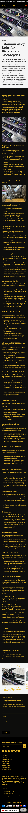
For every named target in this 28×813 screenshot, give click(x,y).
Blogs (10, 811)
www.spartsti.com (8, 644)
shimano (18, 656)
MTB (20, 654)
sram (22, 656)
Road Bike (8, 656)
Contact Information (7, 759)
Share (3, 659)
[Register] (24, 746)
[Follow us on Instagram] (9, 751)
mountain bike (14, 654)
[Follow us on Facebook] (3, 751)
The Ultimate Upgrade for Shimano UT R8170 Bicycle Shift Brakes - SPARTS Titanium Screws (13, 689)
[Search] (5, 6)
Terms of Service (21, 706)
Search (17, 811)
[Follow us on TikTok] (18, 751)
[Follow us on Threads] (6, 751)
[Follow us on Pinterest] (12, 751)
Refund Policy (5, 763)
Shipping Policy (6, 765)
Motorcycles (6, 228)
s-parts (13, 656)
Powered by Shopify (17, 802)
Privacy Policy (10, 706)
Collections (3, 811)
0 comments (9, 652)
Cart (24, 811)
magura (4, 40)
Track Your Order (6, 769)
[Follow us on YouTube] (15, 751)
